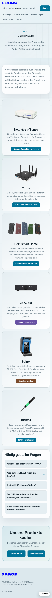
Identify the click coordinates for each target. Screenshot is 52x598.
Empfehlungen (37, 14)
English (11, 8)
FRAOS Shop (16, 553)
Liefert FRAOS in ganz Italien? (21, 485)
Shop (45, 8)
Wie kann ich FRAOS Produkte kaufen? (21, 474)
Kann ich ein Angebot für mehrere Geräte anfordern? (23, 508)
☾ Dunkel (44, 594)
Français (25, 8)
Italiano (4, 8)
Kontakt (19, 19)
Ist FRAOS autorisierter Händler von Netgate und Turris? (22, 496)
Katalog (7, 14)
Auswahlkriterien (21, 14)
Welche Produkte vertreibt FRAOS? (24, 463)
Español (32, 8)
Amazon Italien (36, 553)
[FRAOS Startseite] (26, 3)
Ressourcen (8, 19)
